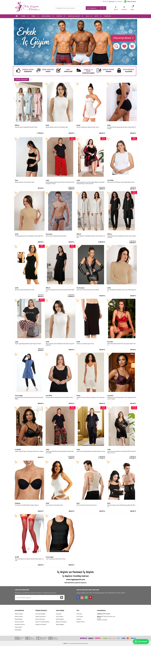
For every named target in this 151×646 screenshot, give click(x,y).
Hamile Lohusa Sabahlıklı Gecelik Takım (26, 127)
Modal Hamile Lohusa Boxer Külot (24, 182)
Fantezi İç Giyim (19, 622)
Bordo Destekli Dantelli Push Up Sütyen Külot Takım (121, 344)
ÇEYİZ (96, 16)
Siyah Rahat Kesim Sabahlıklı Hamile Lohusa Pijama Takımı (121, 236)
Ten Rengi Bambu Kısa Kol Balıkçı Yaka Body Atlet (29, 236)
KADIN (23, 16)
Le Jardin (110, 395)
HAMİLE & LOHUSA (74, 16)
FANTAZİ (59, 16)
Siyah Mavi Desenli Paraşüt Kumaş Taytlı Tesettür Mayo (29, 398)
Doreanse (49, 234)
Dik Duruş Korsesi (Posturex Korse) (87, 505)
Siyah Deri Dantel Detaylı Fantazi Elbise (88, 289)
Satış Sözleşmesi (40, 619)
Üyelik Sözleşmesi (40, 616)
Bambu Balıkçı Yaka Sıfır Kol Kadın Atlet (57, 127)
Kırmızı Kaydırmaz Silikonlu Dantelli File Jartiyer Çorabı (29, 559)
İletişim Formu (81, 622)
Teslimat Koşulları (40, 614)
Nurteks (110, 342)
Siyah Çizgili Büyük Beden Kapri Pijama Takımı (28, 343)
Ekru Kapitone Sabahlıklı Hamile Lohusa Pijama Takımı (91, 236)
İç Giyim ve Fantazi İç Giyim (75, 572)
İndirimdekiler (60, 619)
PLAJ (87, 16)
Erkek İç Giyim (19, 616)
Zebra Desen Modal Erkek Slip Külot (56, 236)
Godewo (17, 503)
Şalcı (78, 503)
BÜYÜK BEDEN (46, 16)
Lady (47, 180)
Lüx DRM (110, 180)
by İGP (17, 557)
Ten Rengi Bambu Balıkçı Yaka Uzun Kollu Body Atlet (121, 290)
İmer (16, 180)
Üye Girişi (79, 614)
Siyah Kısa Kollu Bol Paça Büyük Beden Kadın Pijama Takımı (60, 452)
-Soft (65, 643)
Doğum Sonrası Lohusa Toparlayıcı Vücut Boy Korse (91, 398)
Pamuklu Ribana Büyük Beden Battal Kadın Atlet (59, 397)
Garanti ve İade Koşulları (42, 622)
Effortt (17, 125)
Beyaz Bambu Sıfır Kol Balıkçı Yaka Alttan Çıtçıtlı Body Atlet (60, 344)
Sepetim (79, 619)
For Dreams (80, 288)
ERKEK (34, 16)
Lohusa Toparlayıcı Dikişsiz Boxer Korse (88, 127)
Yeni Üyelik (80, 616)
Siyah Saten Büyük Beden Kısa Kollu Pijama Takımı (91, 451)
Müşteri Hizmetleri (61, 622)
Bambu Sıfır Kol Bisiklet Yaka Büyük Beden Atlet (120, 182)
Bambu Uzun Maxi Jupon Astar (85, 343)
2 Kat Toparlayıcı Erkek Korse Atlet (55, 559)
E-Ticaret (69, 643)
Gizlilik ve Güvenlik (40, 624)
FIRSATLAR (107, 16)
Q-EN (47, 125)
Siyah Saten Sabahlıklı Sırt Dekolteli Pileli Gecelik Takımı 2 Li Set (121, 452)
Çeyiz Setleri (18, 627)
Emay (78, 125)
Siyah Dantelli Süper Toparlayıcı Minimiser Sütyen (29, 451)
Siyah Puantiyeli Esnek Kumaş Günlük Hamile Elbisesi (60, 290)
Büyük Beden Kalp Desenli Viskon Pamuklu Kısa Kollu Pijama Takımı (60, 182)
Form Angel (19, 395)
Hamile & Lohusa (20, 624)
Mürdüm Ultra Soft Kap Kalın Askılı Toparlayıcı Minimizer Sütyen (121, 398)
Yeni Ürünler (59, 616)
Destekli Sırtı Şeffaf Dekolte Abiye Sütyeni (27, 505)
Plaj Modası (18, 630)
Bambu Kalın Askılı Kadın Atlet (54, 505)
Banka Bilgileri (60, 624)
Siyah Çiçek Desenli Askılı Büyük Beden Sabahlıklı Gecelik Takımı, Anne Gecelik (91, 182)
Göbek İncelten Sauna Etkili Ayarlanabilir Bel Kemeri (121, 505)
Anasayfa (58, 614)
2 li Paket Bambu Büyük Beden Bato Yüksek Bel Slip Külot (121, 127)
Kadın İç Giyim (19, 614)
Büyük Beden (18, 619)
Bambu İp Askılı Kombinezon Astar (25, 289)
